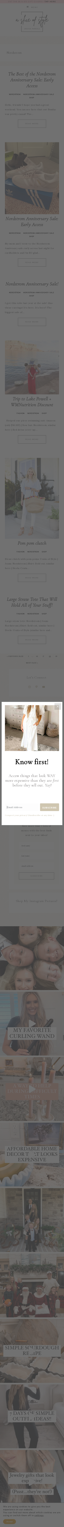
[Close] (57, 706)
